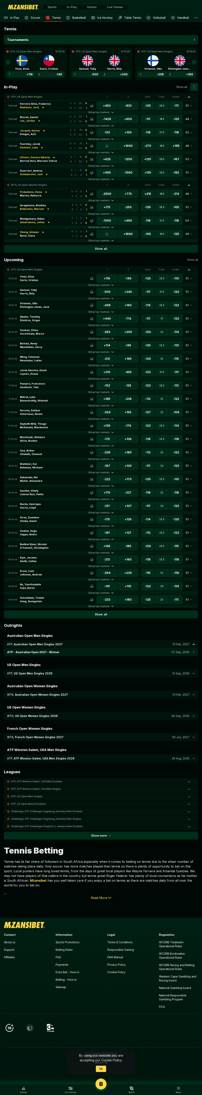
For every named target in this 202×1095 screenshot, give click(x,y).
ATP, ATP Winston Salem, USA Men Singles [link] (36, 788)
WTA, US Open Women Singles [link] (29, 184)
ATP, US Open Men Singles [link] (26, 96)
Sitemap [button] (61, 987)
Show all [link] (181, 87)
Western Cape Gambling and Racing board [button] (177, 978)
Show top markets (98, 112)
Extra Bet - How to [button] (67, 972)
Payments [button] (62, 964)
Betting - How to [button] (66, 979)
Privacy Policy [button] (116, 964)
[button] (92, 7)
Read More (99, 898)
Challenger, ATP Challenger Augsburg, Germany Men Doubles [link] (46, 811)
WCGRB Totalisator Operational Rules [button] (171, 944)
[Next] (194, 62)
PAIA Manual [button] (115, 957)
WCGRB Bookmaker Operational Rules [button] (172, 955)
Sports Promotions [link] (67, 942)
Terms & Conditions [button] (120, 942)
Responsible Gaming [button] (120, 949)
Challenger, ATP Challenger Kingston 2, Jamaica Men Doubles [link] (47, 826)
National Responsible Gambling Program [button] (172, 997)
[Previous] (8, 62)
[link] (23, 7)
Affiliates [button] (9, 957)
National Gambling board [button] (175, 988)
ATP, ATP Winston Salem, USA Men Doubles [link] (36, 781)
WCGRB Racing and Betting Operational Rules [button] (177, 967)
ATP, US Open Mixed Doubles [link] (28, 803)
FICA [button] (162, 1006)
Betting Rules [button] (64, 949)
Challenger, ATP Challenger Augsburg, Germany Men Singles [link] (46, 818)
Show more (99, 835)
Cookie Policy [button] (116, 972)
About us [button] (9, 942)
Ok (101, 1068)
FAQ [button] (58, 957)
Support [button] (9, 949)
